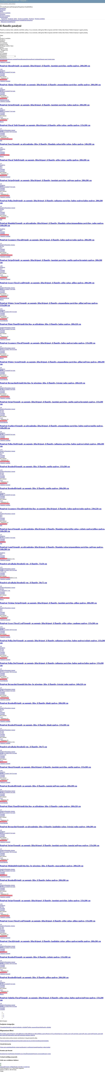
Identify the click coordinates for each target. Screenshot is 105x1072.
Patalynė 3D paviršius (52, 1033)
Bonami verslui (47, 1053)
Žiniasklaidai (29, 1053)
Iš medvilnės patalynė (77, 1033)
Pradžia (2, 20)
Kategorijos (7, 20)
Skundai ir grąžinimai (27, 1047)
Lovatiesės (13, 1027)
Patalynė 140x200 (15, 1033)
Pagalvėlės (39, 1027)
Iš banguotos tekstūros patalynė (27, 1035)
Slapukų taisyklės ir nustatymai (22, 1066)
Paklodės (8, 1027)
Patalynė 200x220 (34, 1033)
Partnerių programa (38, 1053)
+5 (2, 480)
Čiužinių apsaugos (31, 1027)
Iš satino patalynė (87, 1033)
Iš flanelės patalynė (97, 1033)
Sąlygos (2, 1066)
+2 (0, 335)
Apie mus (7, 1053)
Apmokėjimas (36, 1047)
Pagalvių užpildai (46, 1027)
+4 (2, 117)
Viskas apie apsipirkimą (6, 1047)
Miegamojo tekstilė (19, 20)
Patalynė (30, 20)
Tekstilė (12, 20)
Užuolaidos (3, 1027)
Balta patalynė (42, 1033)
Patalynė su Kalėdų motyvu (65, 1033)
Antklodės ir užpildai (21, 1027)
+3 (0, 117)
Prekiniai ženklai (14, 1053)
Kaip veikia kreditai (45, 1047)
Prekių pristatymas (17, 1047)
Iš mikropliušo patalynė (13, 1035)
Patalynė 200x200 (25, 1033)
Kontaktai (2, 1053)
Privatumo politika (9, 1066)
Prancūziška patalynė (5, 1033)
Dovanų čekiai (22, 1053)
